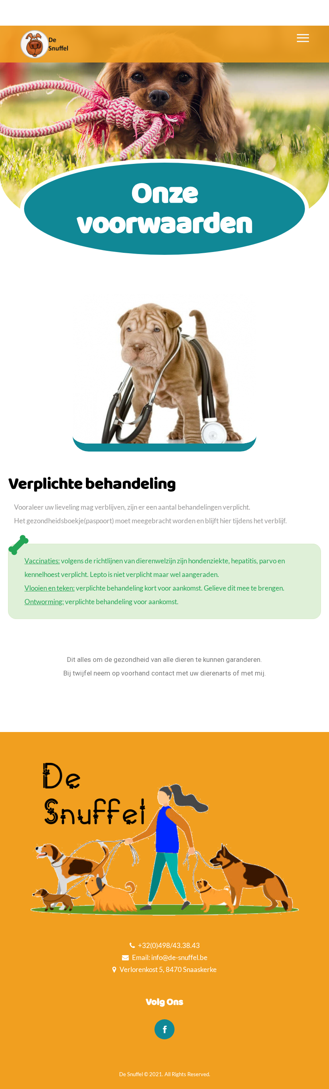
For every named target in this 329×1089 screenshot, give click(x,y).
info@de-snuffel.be (179, 957)
